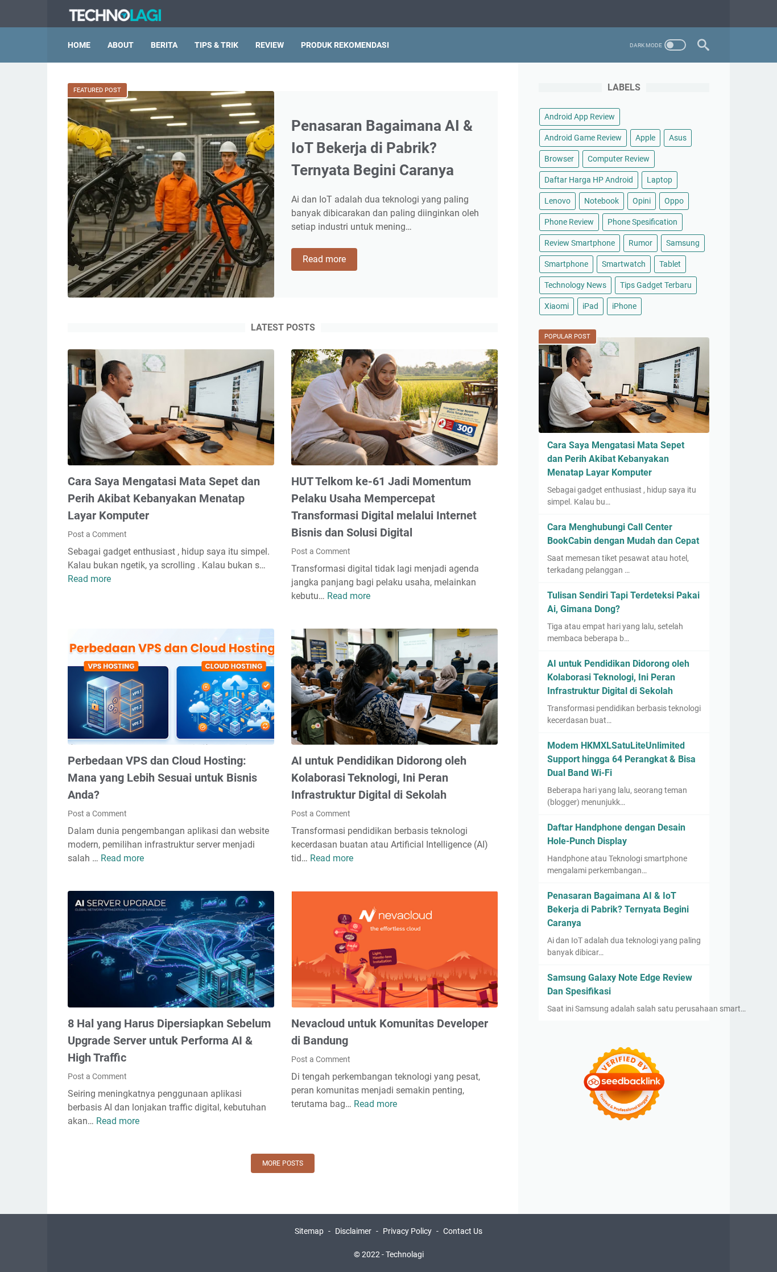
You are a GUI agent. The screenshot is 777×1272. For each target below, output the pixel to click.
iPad (590, 306)
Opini (642, 200)
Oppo (674, 200)
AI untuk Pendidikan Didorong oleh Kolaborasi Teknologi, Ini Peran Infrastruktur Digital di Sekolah (378, 778)
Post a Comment (97, 534)
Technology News (575, 285)
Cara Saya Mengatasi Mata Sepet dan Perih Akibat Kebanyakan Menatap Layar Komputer (164, 498)
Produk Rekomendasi (345, 44)
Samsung (683, 242)
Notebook (601, 200)
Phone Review (569, 221)
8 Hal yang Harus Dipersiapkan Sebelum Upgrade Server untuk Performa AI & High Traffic (169, 1040)
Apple (645, 137)
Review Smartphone (579, 242)
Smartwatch (624, 264)
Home (79, 44)
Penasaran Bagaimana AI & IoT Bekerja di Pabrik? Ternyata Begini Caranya (382, 148)
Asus (678, 137)
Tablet (670, 264)
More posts (282, 1163)
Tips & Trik (216, 44)
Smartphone (566, 264)
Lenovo (557, 200)
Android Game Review (583, 137)
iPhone (624, 306)
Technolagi (405, 1254)
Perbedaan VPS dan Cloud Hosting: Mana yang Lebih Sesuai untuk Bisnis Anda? (162, 778)
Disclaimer (353, 1231)
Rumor (640, 242)
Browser (559, 158)
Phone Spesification (642, 221)
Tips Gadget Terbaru (656, 285)
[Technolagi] (123, 14)
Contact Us (462, 1231)
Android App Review (579, 116)
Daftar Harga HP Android (588, 179)
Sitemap (309, 1231)
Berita (164, 44)
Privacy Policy (407, 1231)
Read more (330, 260)
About (121, 44)
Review (269, 44)
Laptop (659, 179)
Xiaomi (556, 306)
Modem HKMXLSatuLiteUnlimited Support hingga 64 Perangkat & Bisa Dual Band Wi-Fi (621, 759)
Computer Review (619, 158)
